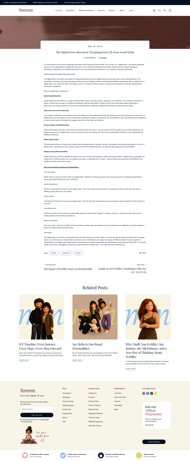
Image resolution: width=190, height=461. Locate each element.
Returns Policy (94, 409)
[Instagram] (143, 393)
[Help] (154, 10)
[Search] (159, 10)
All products (66, 393)
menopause (65, 253)
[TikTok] (151, 393)
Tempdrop (66, 397)
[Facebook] (147, 393)
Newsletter (118, 405)
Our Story (117, 393)
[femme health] (28, 391)
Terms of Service (95, 405)
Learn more (24, 360)
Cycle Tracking (67, 401)
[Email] (155, 393)
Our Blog (103, 58)
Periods (77, 253)
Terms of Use (44, 419)
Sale (64, 421)
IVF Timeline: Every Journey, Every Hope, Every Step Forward (40, 346)
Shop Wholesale (154, 442)
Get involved (149, 425)
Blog (116, 409)
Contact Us (93, 393)
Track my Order (94, 417)
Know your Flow (120, 397)
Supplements (67, 413)
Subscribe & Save (95, 426)
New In (65, 417)
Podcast (117, 401)
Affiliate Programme (96, 421)
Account (92, 397)
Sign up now (37, 415)
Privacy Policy (27, 421)
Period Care (66, 409)
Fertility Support (68, 405)
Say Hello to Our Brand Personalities (87, 346)
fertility (53, 253)
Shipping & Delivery (96, 413)
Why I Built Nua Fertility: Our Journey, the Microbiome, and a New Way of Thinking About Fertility (146, 350)
